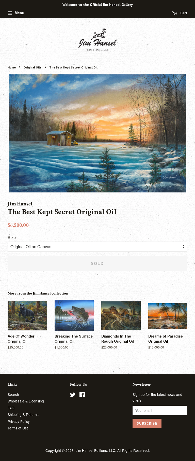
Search (13, 394)
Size (12, 237)
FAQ (11, 407)
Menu (19, 12)
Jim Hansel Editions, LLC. (96, 450)
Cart (183, 13)
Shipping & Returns (23, 414)
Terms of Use (18, 427)
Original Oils (32, 67)
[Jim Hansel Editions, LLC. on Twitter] (73, 395)
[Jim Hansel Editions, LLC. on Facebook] (82, 395)
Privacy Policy (19, 421)
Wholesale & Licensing (26, 400)
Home (12, 67)
